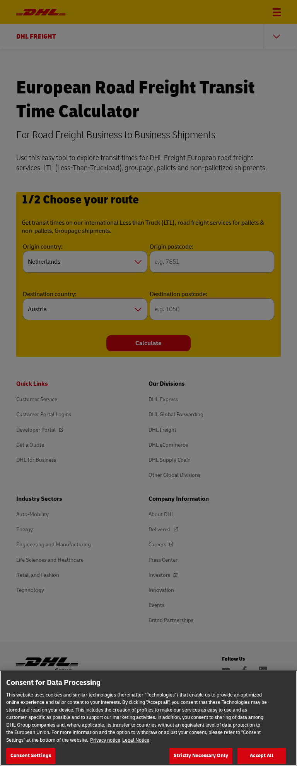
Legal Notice (135, 740)
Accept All (261, 755)
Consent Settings (30, 755)
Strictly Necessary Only (201, 755)
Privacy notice (105, 740)
